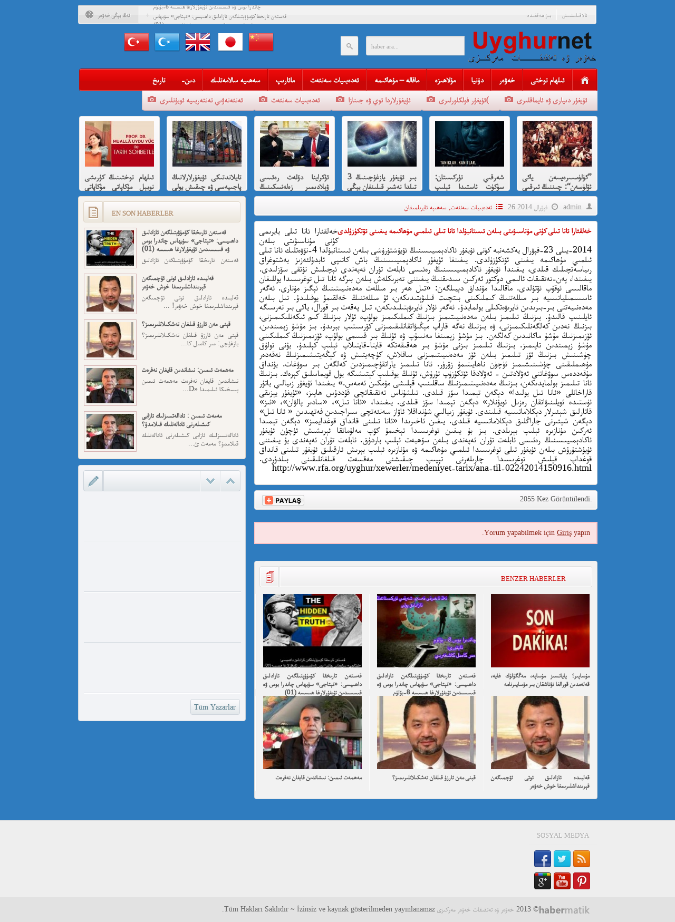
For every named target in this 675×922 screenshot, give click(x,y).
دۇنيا (477, 79)
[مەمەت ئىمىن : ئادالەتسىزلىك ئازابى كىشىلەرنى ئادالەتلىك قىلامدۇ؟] (110, 447)
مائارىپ (285, 79)
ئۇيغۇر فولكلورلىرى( (464, 99)
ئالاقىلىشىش (574, 14)
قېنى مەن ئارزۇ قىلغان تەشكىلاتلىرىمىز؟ (434, 777)
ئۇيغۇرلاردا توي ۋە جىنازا (380, 99)
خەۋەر (507, 79)
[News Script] (568, 909)
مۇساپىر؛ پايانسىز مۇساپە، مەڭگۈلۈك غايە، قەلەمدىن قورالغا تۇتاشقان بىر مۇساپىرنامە (540, 679)
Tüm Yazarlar (215, 707)
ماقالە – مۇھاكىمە (397, 79)
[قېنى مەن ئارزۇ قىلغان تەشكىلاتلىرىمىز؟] (426, 767)
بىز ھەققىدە (539, 14)
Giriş (564, 533)
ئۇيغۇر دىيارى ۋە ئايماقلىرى (552, 99)
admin (572, 207)
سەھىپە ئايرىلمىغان (425, 207)
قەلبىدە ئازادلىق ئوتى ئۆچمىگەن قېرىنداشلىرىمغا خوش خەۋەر (540, 781)
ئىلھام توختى (548, 79)
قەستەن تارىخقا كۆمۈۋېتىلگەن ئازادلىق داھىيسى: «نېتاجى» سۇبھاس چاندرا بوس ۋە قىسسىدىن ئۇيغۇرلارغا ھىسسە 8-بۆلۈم (426, 683)
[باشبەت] (585, 80)
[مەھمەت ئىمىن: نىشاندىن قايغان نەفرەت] (312, 767)
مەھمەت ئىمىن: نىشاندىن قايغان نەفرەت (319, 777)
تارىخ (159, 79)
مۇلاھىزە (445, 79)
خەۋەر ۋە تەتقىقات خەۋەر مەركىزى (475, 909)
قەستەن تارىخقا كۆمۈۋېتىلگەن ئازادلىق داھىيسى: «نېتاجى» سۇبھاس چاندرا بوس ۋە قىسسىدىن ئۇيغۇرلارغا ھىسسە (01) (312, 683)
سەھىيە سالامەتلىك (236, 79)
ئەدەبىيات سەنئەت (335, 79)
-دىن (188, 79)
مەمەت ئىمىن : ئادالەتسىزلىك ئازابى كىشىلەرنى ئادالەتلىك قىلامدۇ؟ (182, 419)
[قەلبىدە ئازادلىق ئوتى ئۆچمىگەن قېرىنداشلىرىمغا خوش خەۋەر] (540, 767)
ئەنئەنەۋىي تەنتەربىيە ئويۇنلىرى (201, 99)
